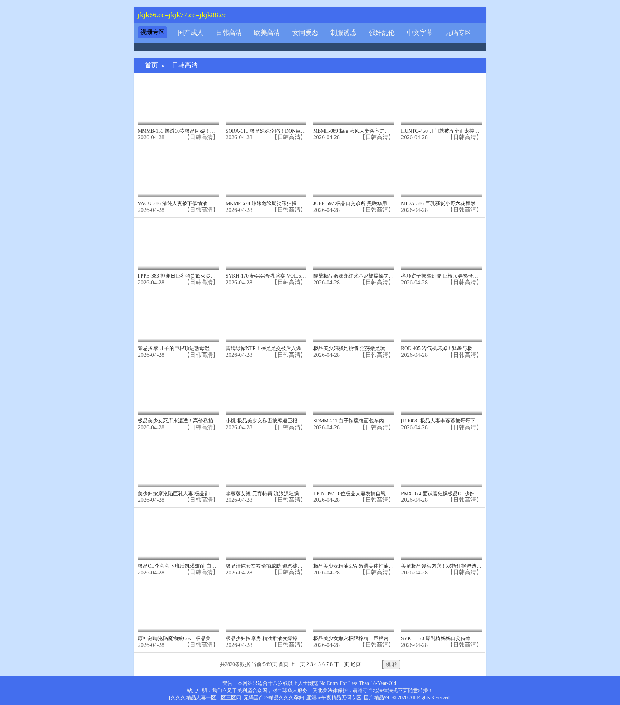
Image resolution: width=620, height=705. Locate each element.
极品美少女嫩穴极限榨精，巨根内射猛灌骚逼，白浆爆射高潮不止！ (388, 638)
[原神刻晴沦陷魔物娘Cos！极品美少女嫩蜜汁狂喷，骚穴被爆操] (178, 608)
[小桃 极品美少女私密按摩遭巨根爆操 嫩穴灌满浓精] (266, 390)
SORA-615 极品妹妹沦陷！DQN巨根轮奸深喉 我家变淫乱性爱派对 (299, 131)
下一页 (341, 664)
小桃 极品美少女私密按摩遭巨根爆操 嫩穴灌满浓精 (282, 421)
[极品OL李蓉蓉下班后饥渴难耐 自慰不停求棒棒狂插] (178, 535)
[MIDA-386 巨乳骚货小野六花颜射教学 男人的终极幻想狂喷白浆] (441, 173)
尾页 (356, 664)
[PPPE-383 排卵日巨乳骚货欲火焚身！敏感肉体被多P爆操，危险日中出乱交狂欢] (178, 245)
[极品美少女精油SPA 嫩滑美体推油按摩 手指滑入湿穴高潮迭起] (353, 535)
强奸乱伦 (382, 32)
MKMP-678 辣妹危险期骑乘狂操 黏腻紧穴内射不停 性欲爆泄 (293, 203)
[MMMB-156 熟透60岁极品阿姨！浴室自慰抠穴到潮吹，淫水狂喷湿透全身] (178, 100)
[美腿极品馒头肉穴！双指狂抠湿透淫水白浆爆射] (441, 535)
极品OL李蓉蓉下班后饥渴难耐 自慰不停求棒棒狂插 (195, 566)
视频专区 (152, 32)
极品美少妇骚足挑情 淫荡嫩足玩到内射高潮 (361, 348)
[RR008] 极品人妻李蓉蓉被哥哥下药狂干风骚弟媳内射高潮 (466, 421)
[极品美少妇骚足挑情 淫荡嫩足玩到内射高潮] (353, 318)
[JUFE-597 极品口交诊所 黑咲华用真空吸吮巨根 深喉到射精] (353, 173)
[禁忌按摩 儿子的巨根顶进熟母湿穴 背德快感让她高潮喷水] (178, 318)
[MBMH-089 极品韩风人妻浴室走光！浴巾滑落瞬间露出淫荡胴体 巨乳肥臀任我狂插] (353, 100)
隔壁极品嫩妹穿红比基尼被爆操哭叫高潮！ (361, 276)
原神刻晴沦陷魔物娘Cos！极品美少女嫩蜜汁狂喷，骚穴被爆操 (207, 638)
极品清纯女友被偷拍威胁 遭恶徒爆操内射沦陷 (277, 566)
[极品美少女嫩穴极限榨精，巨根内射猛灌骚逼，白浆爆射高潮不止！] (353, 608)
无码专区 (458, 32)
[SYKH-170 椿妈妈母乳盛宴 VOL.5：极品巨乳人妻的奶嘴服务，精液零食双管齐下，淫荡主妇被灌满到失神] (266, 245)
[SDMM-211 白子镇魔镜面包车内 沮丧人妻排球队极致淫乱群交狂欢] (353, 390)
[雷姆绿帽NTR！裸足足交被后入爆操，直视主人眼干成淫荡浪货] (266, 318)
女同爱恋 (305, 32)
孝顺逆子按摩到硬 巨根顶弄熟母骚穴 (442, 276)
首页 (151, 65)
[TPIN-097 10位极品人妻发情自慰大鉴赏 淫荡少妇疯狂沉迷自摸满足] (353, 463)
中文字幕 (420, 32)
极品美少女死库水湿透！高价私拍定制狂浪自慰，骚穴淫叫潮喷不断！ (215, 421)
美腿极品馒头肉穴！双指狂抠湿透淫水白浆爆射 (454, 566)
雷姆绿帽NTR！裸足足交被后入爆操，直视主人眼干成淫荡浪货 (296, 348)
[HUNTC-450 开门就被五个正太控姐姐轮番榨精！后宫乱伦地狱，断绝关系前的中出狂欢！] (441, 100)
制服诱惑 (343, 32)
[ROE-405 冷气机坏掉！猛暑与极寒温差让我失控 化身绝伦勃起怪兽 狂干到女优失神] (441, 318)
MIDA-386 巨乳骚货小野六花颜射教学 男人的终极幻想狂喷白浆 (471, 203)
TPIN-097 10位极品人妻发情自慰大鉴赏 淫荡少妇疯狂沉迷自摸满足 (387, 493)
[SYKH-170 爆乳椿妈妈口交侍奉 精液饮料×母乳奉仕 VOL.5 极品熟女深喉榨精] (441, 608)
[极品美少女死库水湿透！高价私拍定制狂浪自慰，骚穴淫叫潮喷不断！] (178, 390)
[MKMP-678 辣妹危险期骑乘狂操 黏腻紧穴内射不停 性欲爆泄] (266, 173)
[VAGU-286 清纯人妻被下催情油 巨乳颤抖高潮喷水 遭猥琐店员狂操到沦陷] (178, 173)
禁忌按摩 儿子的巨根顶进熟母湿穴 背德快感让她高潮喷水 (202, 348)
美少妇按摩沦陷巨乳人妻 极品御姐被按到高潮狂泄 (194, 493)
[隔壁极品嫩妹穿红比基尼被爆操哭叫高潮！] (353, 245)
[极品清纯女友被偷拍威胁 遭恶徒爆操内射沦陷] (266, 535)
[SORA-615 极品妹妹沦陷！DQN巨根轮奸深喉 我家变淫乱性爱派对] (266, 100)
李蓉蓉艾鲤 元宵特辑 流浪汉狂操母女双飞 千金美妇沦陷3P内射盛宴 (301, 493)
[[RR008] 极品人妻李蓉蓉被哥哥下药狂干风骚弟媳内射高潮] (441, 390)
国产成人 (190, 32)
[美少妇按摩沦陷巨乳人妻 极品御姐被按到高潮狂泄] (178, 463)
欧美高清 (267, 32)
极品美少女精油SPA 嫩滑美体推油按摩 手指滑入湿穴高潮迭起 (381, 566)
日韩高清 (229, 32)
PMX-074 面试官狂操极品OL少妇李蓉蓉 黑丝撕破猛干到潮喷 (468, 493)
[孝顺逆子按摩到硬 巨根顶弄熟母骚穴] (441, 245)
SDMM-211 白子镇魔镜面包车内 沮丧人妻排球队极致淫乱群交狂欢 (387, 421)
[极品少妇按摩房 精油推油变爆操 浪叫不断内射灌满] (266, 608)
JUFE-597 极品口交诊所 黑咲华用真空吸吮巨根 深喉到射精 (378, 203)
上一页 (297, 664)
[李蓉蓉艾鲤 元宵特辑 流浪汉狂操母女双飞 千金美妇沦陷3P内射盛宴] (266, 463)
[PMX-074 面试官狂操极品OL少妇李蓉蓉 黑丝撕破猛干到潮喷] (441, 463)
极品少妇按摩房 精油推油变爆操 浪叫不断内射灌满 (282, 638)
